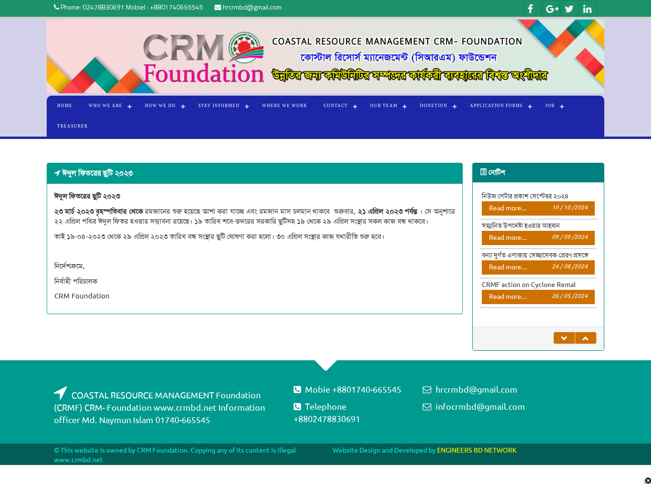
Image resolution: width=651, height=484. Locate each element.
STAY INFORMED (219, 105)
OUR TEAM (383, 105)
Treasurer (72, 126)
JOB (550, 105)
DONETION (434, 105)
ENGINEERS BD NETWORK (477, 450)
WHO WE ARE (105, 105)
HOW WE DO (160, 105)
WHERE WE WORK (284, 105)
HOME (64, 105)
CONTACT (336, 105)
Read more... (538, 208)
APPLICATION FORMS (496, 105)
